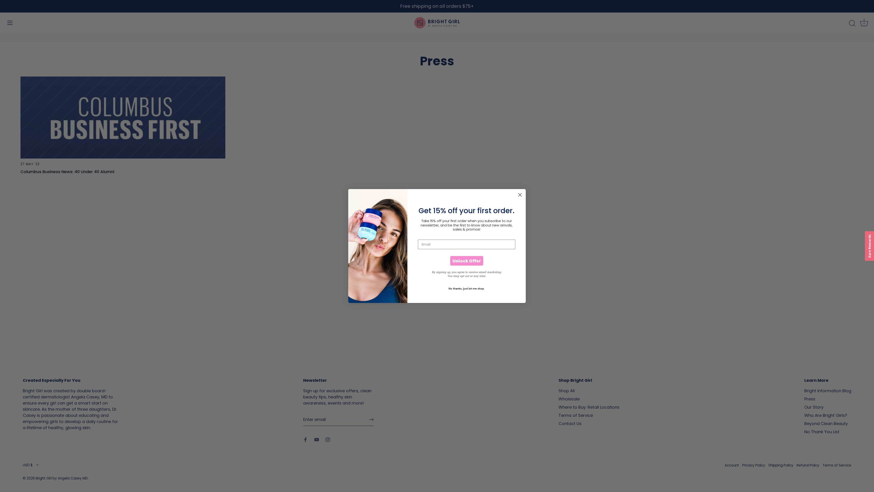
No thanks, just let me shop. (467, 289)
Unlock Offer (466, 260)
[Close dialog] (520, 195)
